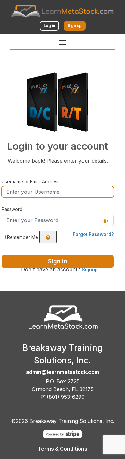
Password (12, 209)
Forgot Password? (93, 234)
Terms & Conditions (62, 448)
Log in (49, 25)
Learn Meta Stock (43, 79)
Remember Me (22, 237)
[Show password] (105, 220)
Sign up (75, 25)
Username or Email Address (31, 181)
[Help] (48, 237)
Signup (90, 269)
